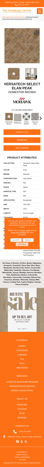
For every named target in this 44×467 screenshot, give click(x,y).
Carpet (22, 346)
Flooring (10, 17)
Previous (3, 72)
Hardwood (22, 350)
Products (22, 17)
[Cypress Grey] (35, 116)
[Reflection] (17, 117)
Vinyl (16, 17)
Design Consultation (22, 391)
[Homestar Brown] (9, 116)
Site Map (22, 460)
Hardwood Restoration (22, 386)
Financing (22, 140)
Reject (28, 240)
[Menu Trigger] (40, 11)
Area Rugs (22, 368)
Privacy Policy (22, 454)
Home (4, 17)
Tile (22, 359)
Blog (22, 413)
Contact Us (22, 132)
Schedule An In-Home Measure (22, 382)
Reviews (22, 418)
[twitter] (25, 441)
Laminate (22, 355)
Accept (16, 240)
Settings (22, 244)
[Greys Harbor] (26, 116)
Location (22, 409)
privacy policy (25, 230)
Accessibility (22, 452)
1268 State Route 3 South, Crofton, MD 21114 (22, 2)
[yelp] (21, 441)
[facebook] (17, 441)
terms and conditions (19, 232)
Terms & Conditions (22, 457)
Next (40, 72)
